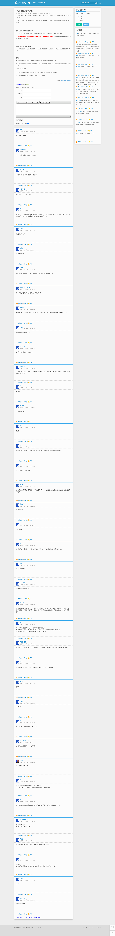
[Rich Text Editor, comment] (43, 109)
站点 (22, 97)
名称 (21, 90)
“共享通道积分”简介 (24, 11)
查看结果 (86, 24)
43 (29, 917)
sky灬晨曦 (78, 100)
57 (34, 917)
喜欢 (81, 16)
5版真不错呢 (79, 111)
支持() (20, 146)
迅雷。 (77, 78)
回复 (31, 146)
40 (25, 917)
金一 (21, 780)
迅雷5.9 (69, 80)
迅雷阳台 (22, 3)
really (19, 84)
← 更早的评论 (18, 917)
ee (76, 133)
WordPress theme (87, 927)
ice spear (78, 122)
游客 (77, 33)
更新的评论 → (38, 917)
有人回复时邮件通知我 (21, 123)
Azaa (77, 44)
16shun (22, 405)
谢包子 (77, 89)
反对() (26, 146)
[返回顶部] (112, 933)
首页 (34, 3)
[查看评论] (112, 928)
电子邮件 (20, 94)
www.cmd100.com (25, 287)
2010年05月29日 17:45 (21, 13)
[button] (18, 102)
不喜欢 (81, 20)
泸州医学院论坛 (24, 819)
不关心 (81, 18)
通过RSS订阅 (100, 3)
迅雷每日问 (41, 3)
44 (31, 917)
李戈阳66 (78, 67)
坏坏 (21, 563)
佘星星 (22, 543)
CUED (99, 927)
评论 (47, 13)
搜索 (96, 3)
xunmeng (22, 524)
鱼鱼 (77, 55)
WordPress (40, 927)
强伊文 (42, 13)
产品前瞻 (63, 80)
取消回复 (28, 84)
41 (26, 917)
